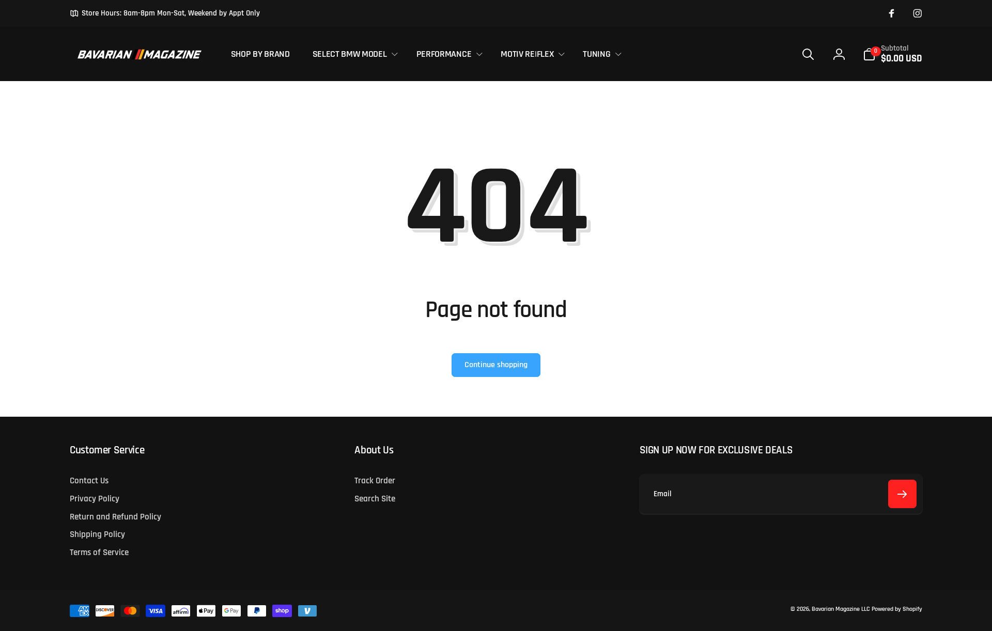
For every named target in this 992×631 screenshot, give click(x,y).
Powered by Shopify (897, 609)
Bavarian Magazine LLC (841, 609)
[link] (165, 13)
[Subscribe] (902, 494)
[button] (353, 54)
